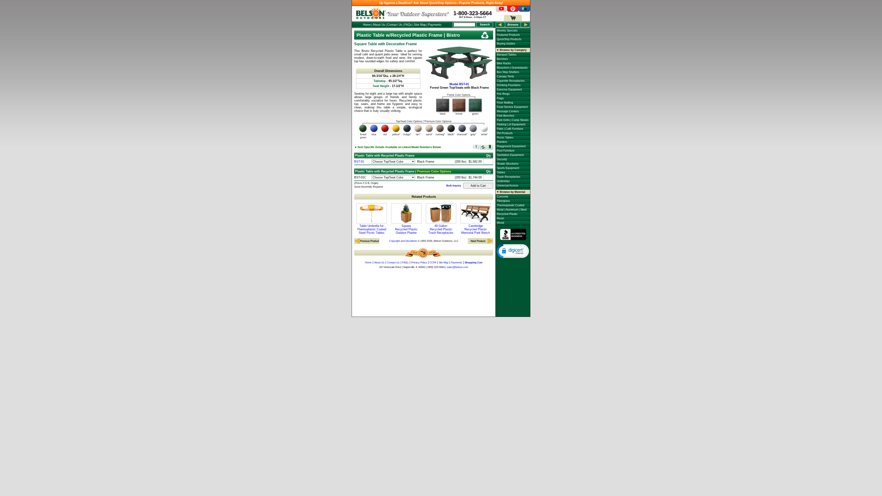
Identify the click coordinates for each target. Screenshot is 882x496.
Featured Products (508, 35)
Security (502, 159)
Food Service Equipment (512, 107)
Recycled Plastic (507, 214)
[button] (513, 251)
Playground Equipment (511, 146)
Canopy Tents (505, 76)
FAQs (408, 24)
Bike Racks (504, 63)
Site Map (420, 24)
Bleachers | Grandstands (512, 67)
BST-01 (359, 161)
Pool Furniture (505, 150)
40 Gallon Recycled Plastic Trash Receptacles (440, 229)
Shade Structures (507, 163)
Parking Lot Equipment (511, 124)
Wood (500, 222)
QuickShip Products (509, 39)
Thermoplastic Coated (510, 205)
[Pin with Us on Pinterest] (513, 10)
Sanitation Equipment (510, 155)
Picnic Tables (505, 137)
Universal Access (507, 185)
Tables (501, 172)
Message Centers (508, 111)
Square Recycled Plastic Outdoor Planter (406, 229)
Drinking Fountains (508, 85)
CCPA (433, 262)
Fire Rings (503, 94)
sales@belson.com (457, 267)
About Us (379, 24)
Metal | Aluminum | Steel (512, 209)
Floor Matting (505, 102)
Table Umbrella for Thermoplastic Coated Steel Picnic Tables (371, 229)
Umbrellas (503, 181)
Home (367, 24)
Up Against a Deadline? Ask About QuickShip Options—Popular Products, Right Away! (441, 3)
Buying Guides (506, 43)
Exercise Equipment (509, 89)
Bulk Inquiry (453, 185)
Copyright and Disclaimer (403, 241)
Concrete (502, 196)
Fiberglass (503, 201)
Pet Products (505, 133)
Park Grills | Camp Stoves (513, 120)
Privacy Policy (419, 262)
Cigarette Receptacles (511, 80)
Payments (434, 24)
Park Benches (505, 115)
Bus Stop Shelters (508, 72)
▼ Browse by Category (511, 50)
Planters (502, 142)
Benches (502, 59)
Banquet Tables (506, 54)
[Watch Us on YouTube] (501, 10)
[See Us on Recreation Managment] (524, 10)
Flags (500, 98)
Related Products (424, 196)
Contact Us (394, 24)
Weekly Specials (507, 30)
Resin (500, 218)
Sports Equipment (508, 168)
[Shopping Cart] (513, 20)
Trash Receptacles (508, 176)
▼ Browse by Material (510, 192)
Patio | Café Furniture (510, 128)
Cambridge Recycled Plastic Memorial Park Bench (475, 229)
